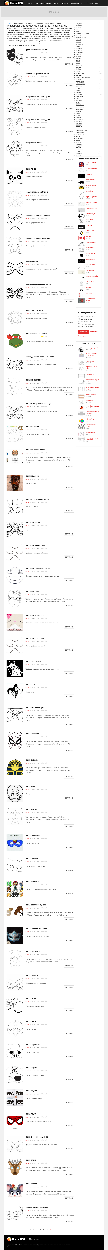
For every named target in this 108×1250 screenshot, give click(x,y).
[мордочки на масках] (15, 317)
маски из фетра (32, 426)
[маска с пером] (15, 982)
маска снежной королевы (36, 928)
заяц (78, 99)
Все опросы (82, 336)
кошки (78, 46)
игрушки (79, 80)
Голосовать (83, 332)
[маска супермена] (15, 842)
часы (78, 136)
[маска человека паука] (15, 714)
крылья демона (90, 259)
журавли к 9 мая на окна (91, 367)
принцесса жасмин (91, 242)
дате (10, 23)
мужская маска (32, 261)
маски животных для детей (37, 498)
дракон (79, 101)
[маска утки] (15, 793)
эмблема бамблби (91, 185)
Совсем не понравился (88, 326)
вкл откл (88, 236)
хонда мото (89, 225)
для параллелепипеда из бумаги (92, 412)
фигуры (79, 65)
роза (78, 115)
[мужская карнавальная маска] (15, 291)
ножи (78, 63)
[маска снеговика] (15, 958)
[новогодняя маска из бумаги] (15, 222)
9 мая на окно (90, 361)
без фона (90, 3)
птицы (78, 117)
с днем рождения (82, 34)
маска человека (32, 733)
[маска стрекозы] (15, 888)
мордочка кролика (91, 197)
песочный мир (90, 282)
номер (78, 27)
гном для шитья (90, 432)
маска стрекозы (32, 881)
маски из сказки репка (35, 449)
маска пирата (31, 1067)
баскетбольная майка (92, 276)
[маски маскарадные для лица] (15, 410)
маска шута (30, 684)
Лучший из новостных (87, 317)
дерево (79, 155)
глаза (78, 61)
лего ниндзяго (90, 219)
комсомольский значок (90, 300)
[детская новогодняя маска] (15, 1214)
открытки (79, 86)
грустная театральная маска (37, 49)
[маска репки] (15, 1005)
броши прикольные (91, 168)
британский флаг (91, 163)
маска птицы (31, 1021)
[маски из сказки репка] (15, 456)
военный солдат (90, 214)
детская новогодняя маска (37, 1207)
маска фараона (32, 759)
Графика (56, 3)
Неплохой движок (86, 319)
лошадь (79, 126)
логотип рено (90, 231)
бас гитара (89, 293)
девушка (79, 57)
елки (78, 71)
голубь (78, 92)
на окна (79, 153)
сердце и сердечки (83, 78)
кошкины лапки (90, 265)
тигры (78, 141)
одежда (79, 122)
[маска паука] (15, 1120)
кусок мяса (89, 174)
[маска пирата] (15, 1074)
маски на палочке (33, 379)
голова (78, 55)
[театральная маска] (15, 149)
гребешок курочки (91, 202)
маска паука (31, 1113)
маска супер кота (33, 858)
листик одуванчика (91, 208)
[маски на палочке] (15, 386)
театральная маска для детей (38, 119)
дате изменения (18, 23)
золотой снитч (90, 191)
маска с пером (32, 975)
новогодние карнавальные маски (40, 356)
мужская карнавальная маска (38, 284)
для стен (79, 50)
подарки (79, 120)
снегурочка (80, 107)
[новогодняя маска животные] (15, 245)
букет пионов (90, 270)
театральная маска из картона (38, 96)
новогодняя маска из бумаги (38, 214)
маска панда (31, 168)
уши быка (88, 287)
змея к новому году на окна (92, 381)
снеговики (80, 105)
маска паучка (31, 1090)
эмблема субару (90, 180)
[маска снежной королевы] (15, 935)
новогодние (80, 84)
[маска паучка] (15, 1097)
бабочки (79, 69)
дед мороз (80, 82)
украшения (80, 138)
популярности (29, 23)
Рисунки (29, 3)
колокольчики (81, 130)
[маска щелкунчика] (15, 668)
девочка (79, 48)
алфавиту (58, 23)
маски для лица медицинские (38, 568)
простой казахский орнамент (91, 426)
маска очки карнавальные (37, 1136)
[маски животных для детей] (15, 506)
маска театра (31, 809)
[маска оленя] (15, 1167)
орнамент (79, 149)
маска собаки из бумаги (36, 904)
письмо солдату (90, 374)
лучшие (79, 23)
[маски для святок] (15, 529)
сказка (78, 59)
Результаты (94, 332)
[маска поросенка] (15, 1051)
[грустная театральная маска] (15, 56)
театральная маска (34, 142)
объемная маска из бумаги (37, 191)
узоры (78, 40)
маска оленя (31, 1159)
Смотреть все (69, 64)
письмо (79, 36)
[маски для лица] (15, 598)
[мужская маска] (15, 268)
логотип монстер (91, 253)
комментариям (49, 23)
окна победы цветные (92, 406)
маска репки (31, 998)
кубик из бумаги (90, 419)
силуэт (78, 111)
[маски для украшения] (15, 645)
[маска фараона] (15, 767)
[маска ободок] (15, 1190)
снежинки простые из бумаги (92, 388)
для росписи (80, 73)
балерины (80, 134)
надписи (79, 145)
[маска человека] (15, 740)
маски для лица (32, 591)
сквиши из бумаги (91, 395)
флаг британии (90, 248)
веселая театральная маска (37, 73)
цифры (78, 147)
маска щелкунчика (33, 661)
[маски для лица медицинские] (15, 575)
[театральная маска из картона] (15, 103)
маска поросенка (33, 1044)
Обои (96, 3)
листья (78, 151)
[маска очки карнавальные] (15, 1144)
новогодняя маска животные (38, 238)
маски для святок (33, 522)
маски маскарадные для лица (38, 403)
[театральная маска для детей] (15, 126)
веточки (79, 94)
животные (80, 132)
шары (78, 90)
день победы (90, 400)
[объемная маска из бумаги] (15, 199)
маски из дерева (32, 475)
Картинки (65, 3)
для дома (79, 44)
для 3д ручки (81, 38)
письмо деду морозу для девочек (92, 439)
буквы (78, 143)
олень (78, 128)
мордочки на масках (34, 310)
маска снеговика (33, 951)
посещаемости (39, 23)
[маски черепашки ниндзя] (15, 340)
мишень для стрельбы (92, 348)
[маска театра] (15, 816)
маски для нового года (35, 545)
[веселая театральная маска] (15, 80)
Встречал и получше (87, 324)
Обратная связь (34, 1239)
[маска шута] (15, 691)
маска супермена (33, 835)
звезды (78, 67)
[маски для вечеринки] (15, 622)
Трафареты (74, 3)
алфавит (79, 25)
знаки (78, 31)
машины (79, 124)
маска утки (30, 786)
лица (78, 88)
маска (27, 53)
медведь (79, 76)
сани (78, 113)
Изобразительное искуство (43, 3)
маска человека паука (35, 707)
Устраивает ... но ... (86, 322)
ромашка (79, 52)
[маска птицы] (15, 1028)
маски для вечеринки (35, 615)
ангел (78, 103)
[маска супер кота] (15, 865)
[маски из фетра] (15, 433)
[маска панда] (15, 175)
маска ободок (31, 1183)
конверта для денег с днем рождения (92, 354)
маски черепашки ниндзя (36, 333)
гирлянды (79, 96)
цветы (78, 42)
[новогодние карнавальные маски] (15, 363)
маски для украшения (35, 638)
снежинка (79, 109)
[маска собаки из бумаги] (15, 911)
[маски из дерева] (15, 483)
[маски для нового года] (15, 552)
